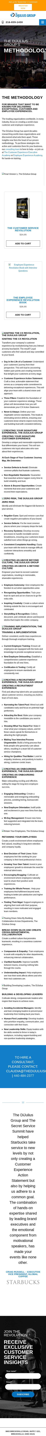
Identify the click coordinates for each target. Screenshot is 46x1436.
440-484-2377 (24, 1075)
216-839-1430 (14, 22)
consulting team (12, 149)
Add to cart (23, 243)
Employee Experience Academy (27, 155)
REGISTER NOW (23, 7)
